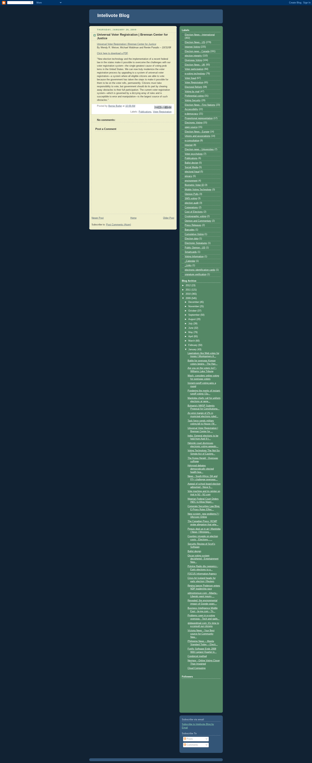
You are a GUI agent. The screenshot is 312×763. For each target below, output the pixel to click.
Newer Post (98, 218)
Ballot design (191, 163)
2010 (188, 294)
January (192, 349)
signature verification (195, 274)
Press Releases (193, 225)
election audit (192, 203)
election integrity (193, 55)
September (194, 315)
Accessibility (191, 109)
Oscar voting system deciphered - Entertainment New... (203, 558)
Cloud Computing (196, 668)
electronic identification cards (200, 270)
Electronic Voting (193, 122)
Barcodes (190, 229)
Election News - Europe (197, 131)
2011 (188, 290)
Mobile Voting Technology (198, 189)
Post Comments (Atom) (118, 224)
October (192, 311)
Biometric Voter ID (194, 185)
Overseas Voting (193, 60)
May (191, 332)
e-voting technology (195, 73)
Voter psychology (194, 154)
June (191, 328)
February (193, 345)
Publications (145, 112)
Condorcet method (197, 656)
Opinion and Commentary (198, 221)
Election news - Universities (199, 149)
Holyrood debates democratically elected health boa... (201, 468)
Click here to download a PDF (112, 53)
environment (191, 180)
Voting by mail (192, 91)
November (194, 306)
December (194, 302)
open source (191, 127)
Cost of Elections (194, 212)
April (191, 336)
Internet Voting (192, 47)
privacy (188, 176)
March (192, 341)
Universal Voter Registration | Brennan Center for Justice (126, 44)
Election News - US (195, 42)
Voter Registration (162, 112)
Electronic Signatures (196, 243)
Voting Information (194, 256)
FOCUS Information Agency (202, 574)
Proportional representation (199, 118)
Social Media (191, 167)
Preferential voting (194, 96)
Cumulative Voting (194, 234)
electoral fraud (192, 171)
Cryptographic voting (195, 216)
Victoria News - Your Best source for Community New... (201, 633)
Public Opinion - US (195, 247)
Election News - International (200, 34)
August (192, 319)
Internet (189, 145)
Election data (191, 238)
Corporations (191, 207)
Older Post (168, 218)
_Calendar (190, 261)
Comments (192, 745)
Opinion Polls (192, 194)
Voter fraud (190, 78)
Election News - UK (195, 64)
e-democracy (191, 114)
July (190, 323)
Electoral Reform (193, 87)
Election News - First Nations (200, 105)
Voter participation (194, 69)
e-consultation (192, 140)
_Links (188, 265)
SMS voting (191, 198)
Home (133, 218)
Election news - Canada (197, 51)
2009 (188, 298)
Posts (189, 739)
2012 (188, 285)
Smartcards (191, 252)
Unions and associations (197, 136)
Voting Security (193, 100)
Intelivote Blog (113, 15)
